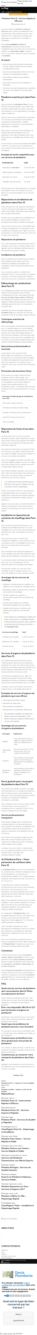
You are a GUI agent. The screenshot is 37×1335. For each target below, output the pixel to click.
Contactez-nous (6, 313)
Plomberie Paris (12, 627)
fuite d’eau (15, 167)
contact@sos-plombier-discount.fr (15, 1252)
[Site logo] (9, 2)
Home (2, 12)
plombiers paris (18, 1075)
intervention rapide (17, 51)
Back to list (5, 1085)
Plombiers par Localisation (14, 12)
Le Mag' (5, 1241)
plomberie (7, 56)
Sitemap (5, 1243)
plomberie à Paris (21, 104)
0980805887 (13, 1250)
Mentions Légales (8, 1234)
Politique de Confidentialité (11, 1237)
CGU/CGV (5, 1239)
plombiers (14, 44)
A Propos (5, 1232)
